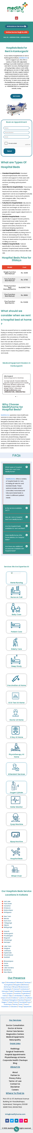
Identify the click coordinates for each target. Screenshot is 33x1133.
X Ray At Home (16, 737)
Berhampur (7, 987)
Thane (26, 1004)
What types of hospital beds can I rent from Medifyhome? (13, 469)
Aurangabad (8, 985)
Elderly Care (16, 649)
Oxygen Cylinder (16, 792)
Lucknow (22, 998)
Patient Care (16, 632)
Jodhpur (26, 996)
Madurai (5, 1000)
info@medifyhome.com (15, 1114)
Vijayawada (28, 1006)
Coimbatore (24, 989)
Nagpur (4, 1002)
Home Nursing (16, 582)
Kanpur (3, 998)
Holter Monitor (16, 807)
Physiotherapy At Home (16, 755)
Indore (5, 996)
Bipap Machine (16, 841)
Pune (28, 1002)
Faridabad (17, 991)
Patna (16, 1002)
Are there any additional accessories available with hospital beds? (14, 548)
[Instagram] (21, 1121)
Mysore (27, 1000)
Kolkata (14, 998)
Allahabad (19, 982)
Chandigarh (8, 989)
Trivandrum (5, 1006)
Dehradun (5, 991)
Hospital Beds (16, 858)
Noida (10, 1002)
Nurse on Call (16, 597)
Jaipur (10, 996)
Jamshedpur (18, 996)
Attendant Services (16, 774)
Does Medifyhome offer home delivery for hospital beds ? (14, 537)
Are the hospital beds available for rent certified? (15, 527)
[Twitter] (12, 1121)
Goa (3, 993)
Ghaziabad (26, 991)
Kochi (9, 998)
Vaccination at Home (16, 685)
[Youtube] (26, 1121)
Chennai (16, 989)
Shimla (15, 1004)
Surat (20, 1004)
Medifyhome (23, 58)
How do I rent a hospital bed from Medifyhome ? (14, 518)
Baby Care (16, 614)
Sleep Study (16, 666)
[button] (16, 18)
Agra (3, 982)
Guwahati (17, 993)
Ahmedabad (10, 982)
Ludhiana (29, 998)
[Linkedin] (16, 1121)
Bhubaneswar (23, 987)
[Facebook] (7, 1121)
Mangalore (13, 1000)
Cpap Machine (16, 824)
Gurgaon (10, 993)
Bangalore (17, 985)
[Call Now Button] (16, 1129)
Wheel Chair (16, 876)
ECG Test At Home (16, 702)
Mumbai (21, 1000)
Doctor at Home (16, 720)
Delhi (11, 991)
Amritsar (27, 982)
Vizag (20, 1006)
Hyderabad (26, 993)
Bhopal (15, 987)
